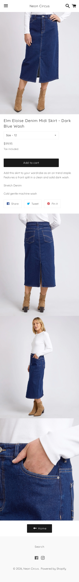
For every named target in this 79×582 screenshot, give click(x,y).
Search (39, 546)
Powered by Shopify (53, 568)
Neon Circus (40, 6)
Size (8, 135)
